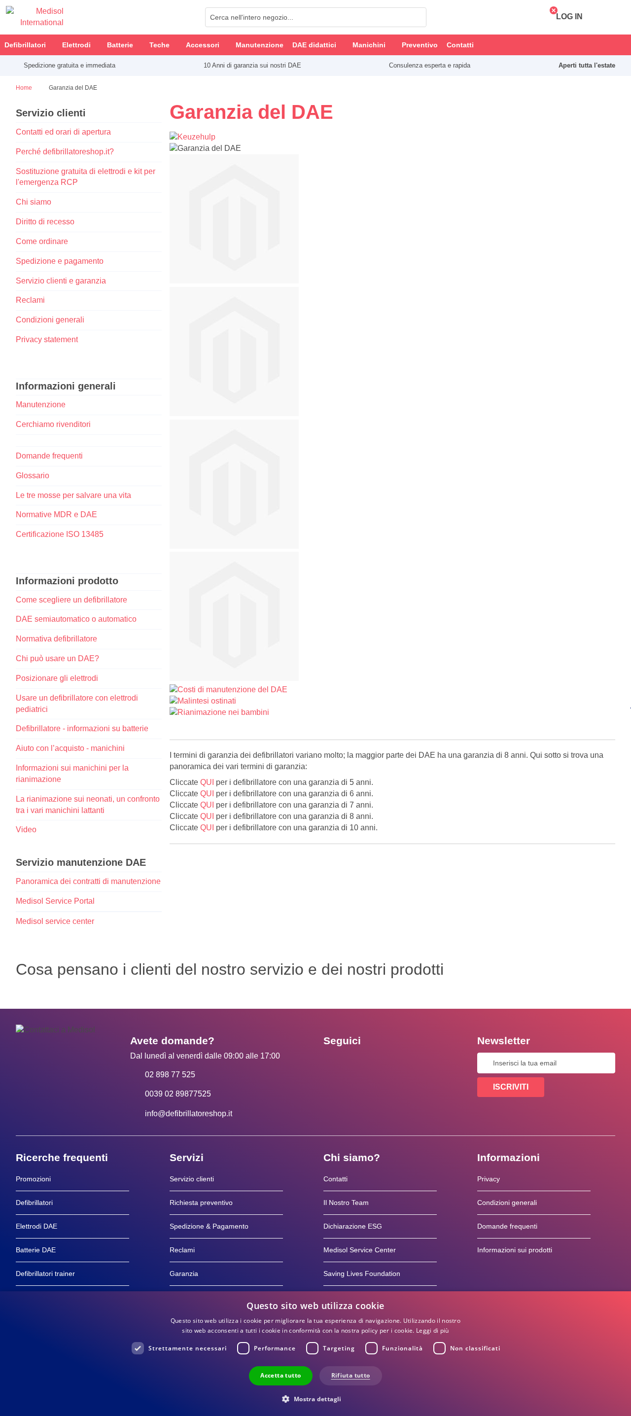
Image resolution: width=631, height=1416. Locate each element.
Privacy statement (47, 339)
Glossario (32, 475)
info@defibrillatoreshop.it (188, 1113)
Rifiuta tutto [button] (350, 1375)
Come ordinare (42, 241)
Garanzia (184, 1273)
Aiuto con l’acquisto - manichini (70, 748)
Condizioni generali (50, 320)
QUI (207, 782)
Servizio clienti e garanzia (61, 281)
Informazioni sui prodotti (514, 1250)
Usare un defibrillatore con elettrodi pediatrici (77, 703)
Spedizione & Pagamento (209, 1226)
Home (25, 87)
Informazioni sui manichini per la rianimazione (72, 773)
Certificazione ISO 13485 (60, 534)
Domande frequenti (49, 456)
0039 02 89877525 (178, 1094)
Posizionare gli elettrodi (57, 678)
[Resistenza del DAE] (234, 281)
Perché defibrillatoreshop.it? (65, 151)
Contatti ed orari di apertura (63, 132)
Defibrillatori (34, 1202)
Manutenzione (41, 404)
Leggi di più (432, 1330)
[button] (315, 1398)
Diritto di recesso (45, 221)
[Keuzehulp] (192, 137)
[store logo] (35, 17)
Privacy (488, 1179)
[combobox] (315, 17)
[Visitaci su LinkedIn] (362, 1063)
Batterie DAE (36, 1250)
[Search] (416, 17)
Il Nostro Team (346, 1202)
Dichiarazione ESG (352, 1226)
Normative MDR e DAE (56, 514)
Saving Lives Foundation (361, 1273)
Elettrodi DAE (36, 1226)
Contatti (335, 1179)
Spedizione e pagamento (60, 261)
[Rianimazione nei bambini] (219, 712)
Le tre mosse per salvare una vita (73, 495)
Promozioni (33, 1179)
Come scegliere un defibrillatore (71, 600)
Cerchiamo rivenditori (53, 424)
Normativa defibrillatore (56, 639)
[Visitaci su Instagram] (391, 1063)
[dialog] (315, 1353)
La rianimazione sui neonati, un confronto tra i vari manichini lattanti (88, 804)
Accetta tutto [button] (280, 1375)
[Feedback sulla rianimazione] (234, 678)
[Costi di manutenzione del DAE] (228, 689)
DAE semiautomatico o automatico (76, 619)
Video (26, 829)
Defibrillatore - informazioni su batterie (82, 728)
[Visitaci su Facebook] (333, 1063)
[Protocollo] (234, 413)
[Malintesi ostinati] (203, 701)
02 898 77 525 (170, 1074)
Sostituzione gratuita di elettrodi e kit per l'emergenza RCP (85, 177)
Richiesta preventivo (201, 1202)
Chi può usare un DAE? (57, 658)
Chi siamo (33, 202)
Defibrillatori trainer (45, 1273)
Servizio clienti (192, 1179)
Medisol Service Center (359, 1250)
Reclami (30, 300)
